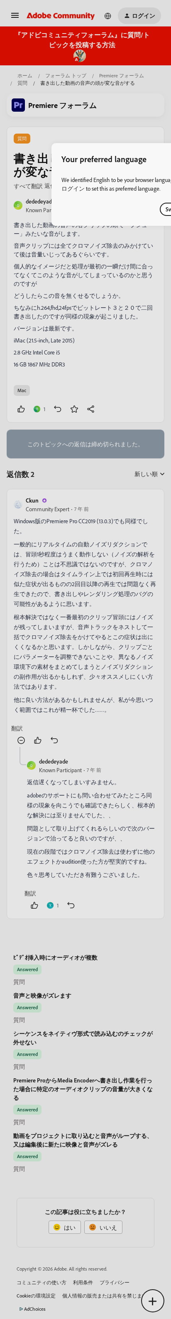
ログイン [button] (73, 188)
